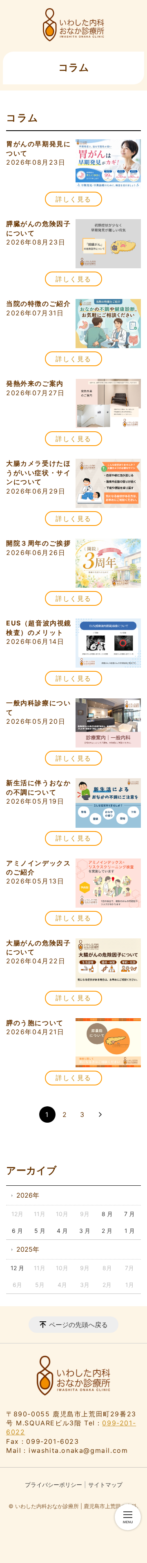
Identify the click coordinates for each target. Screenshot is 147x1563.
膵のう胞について (35, 1023)
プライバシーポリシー (53, 1484)
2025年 (27, 1249)
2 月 (107, 1230)
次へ (100, 1114)
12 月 (17, 1267)
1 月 (130, 1230)
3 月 (84, 1230)
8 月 (107, 1213)
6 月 (17, 1230)
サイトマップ (105, 1484)
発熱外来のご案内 (35, 383)
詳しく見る (73, 199)
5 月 (39, 1230)
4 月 (62, 1230)
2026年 (27, 1195)
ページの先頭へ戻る (78, 1325)
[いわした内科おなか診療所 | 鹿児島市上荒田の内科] (73, 24)
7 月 (129, 1213)
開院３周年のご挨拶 (38, 543)
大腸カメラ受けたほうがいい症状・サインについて (38, 472)
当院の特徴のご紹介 (38, 303)
